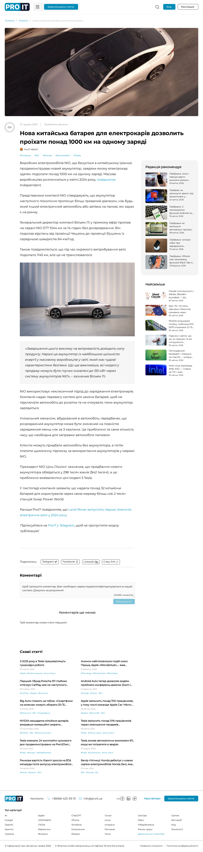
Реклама (110, 829)
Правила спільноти (151, 846)
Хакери (75, 833)
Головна (9, 20)
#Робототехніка (35, 673)
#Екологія (43, 693)
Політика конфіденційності (182, 846)
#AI (96, 772)
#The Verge (86, 673)
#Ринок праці (95, 733)
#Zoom (93, 693)
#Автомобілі (63, 155)
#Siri (103, 713)
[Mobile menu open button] (37, 6)
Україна (9, 833)
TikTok (41, 824)
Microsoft (176, 820)
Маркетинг (44, 829)
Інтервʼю (110, 824)
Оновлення (78, 829)
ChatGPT (76, 815)
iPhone (75, 820)
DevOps (142, 815)
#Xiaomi (32, 772)
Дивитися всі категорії (151, 833)
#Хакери (31, 752)
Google (9, 820)
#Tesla (77, 155)
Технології (177, 829)
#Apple (33, 693)
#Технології (25, 713)
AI (6, 815)
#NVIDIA (24, 733)
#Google (85, 693)
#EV (37, 155)
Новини (23, 20)
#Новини (25, 155)
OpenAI (9, 824)
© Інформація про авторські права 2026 (28, 846)
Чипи (108, 833)
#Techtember (99, 673)
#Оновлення (94, 752)
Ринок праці (145, 829)
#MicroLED (94, 713)
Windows (76, 824)
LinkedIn (128, 798)
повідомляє (106, 179)
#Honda (90, 772)
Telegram (135, 798)
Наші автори (152, 798)
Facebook (122, 798)
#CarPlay (24, 693)
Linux (108, 820)
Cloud (108, 815)
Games (175, 815)
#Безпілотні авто (43, 733)
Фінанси (43, 833)
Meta (141, 820)
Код (173, 824)
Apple (41, 815)
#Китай (47, 155)
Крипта (9, 829)
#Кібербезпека (44, 752)
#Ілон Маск (49, 673)
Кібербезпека (146, 824)
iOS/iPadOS (44, 820)
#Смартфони (43, 713)
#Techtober (112, 673)
